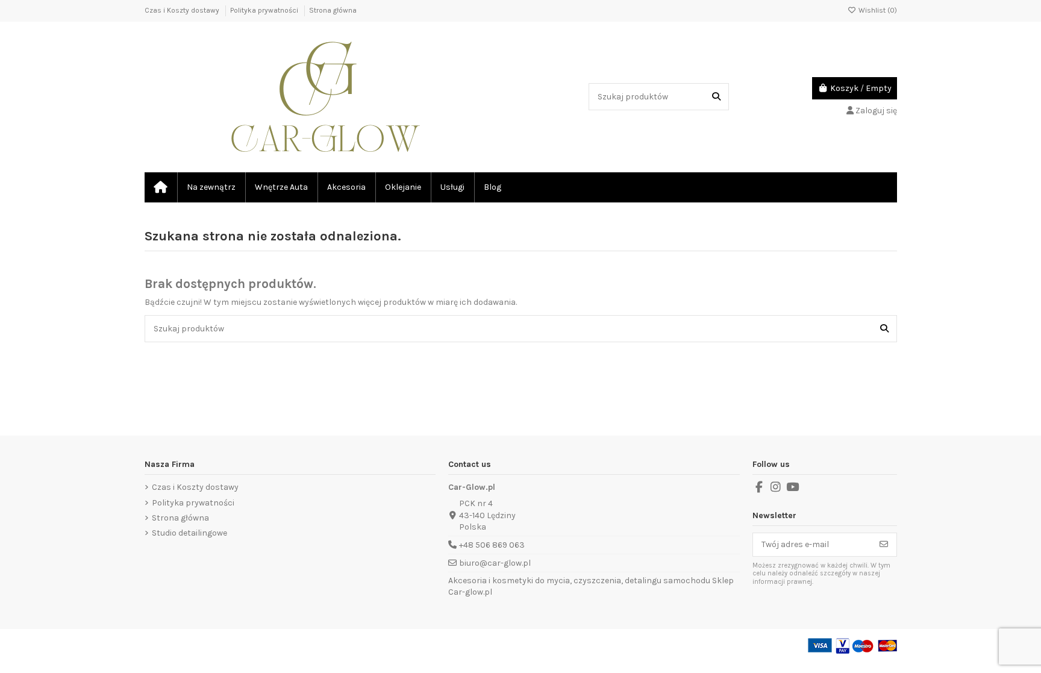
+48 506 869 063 (492, 545)
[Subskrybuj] (883, 544)
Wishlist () (877, 10)
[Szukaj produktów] (716, 96)
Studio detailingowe (189, 533)
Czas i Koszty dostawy (183, 10)
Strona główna (333, 10)
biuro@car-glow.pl (495, 563)
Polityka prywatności (265, 10)
